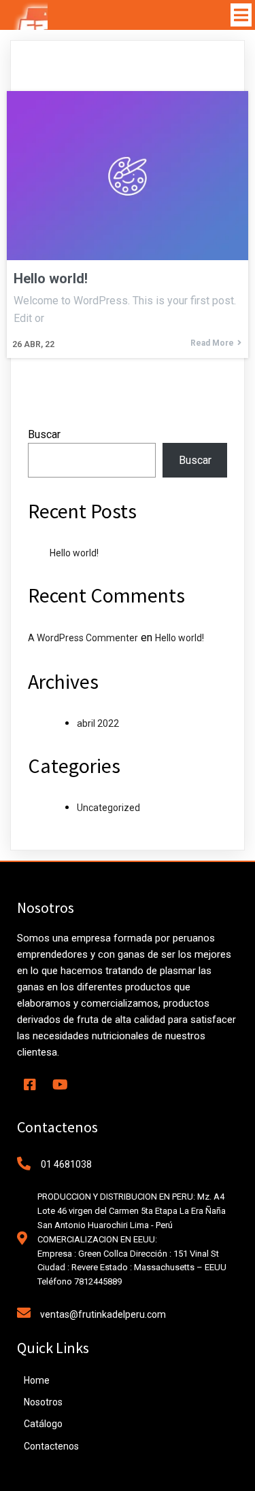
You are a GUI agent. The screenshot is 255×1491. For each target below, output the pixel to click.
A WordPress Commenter (83, 637)
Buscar (44, 434)
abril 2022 (98, 723)
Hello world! (74, 552)
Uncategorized (108, 807)
